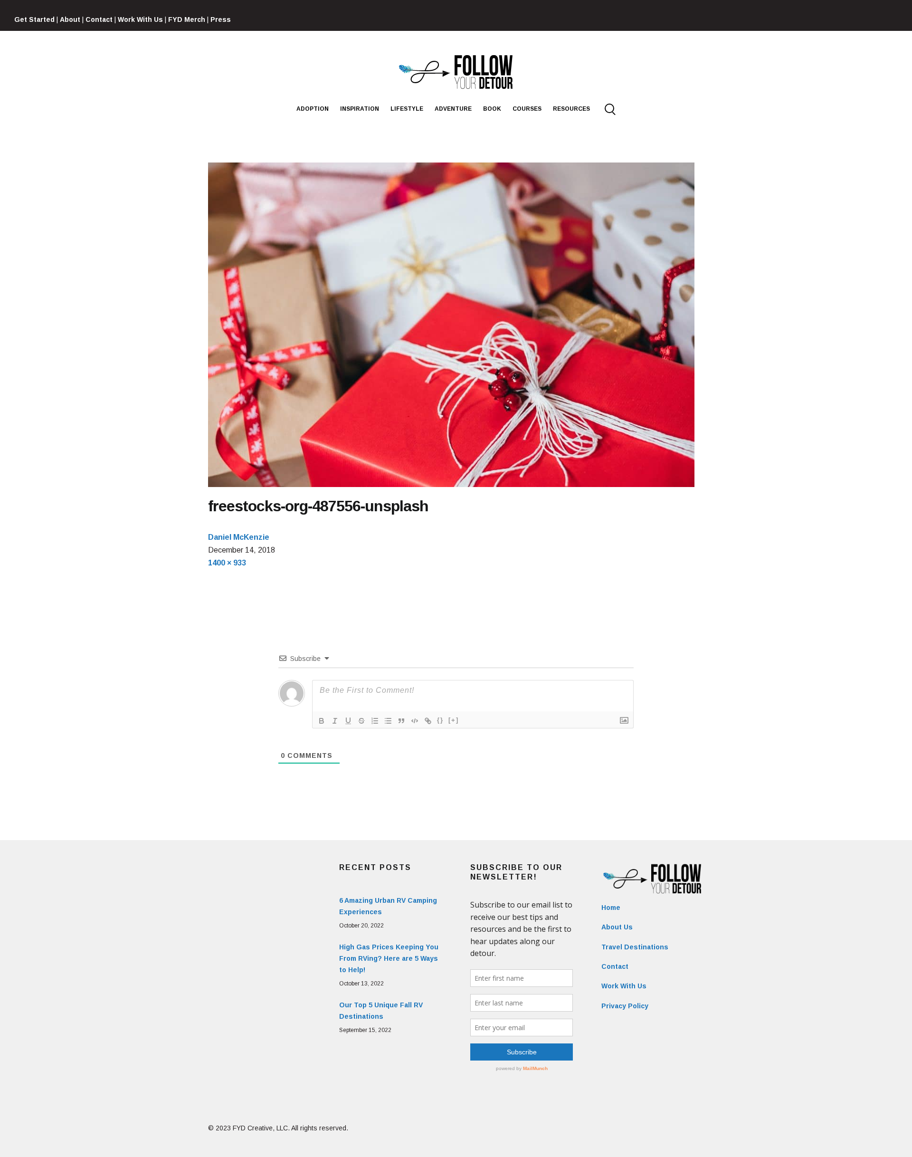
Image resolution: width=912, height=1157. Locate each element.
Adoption (312, 108)
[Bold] (321, 721)
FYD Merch (186, 19)
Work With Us (140, 19)
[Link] (428, 721)
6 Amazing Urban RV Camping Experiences (388, 906)
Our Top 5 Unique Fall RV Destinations (381, 1010)
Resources (571, 108)
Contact (99, 19)
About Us (617, 927)
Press (220, 19)
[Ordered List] (374, 721)
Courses (527, 108)
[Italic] (335, 721)
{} (440, 720)
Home (610, 907)
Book (492, 108)
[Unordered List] (388, 721)
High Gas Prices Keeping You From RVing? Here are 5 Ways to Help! (388, 958)
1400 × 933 (227, 563)
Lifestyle (406, 108)
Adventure (453, 108)
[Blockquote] (401, 721)
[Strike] (361, 721)
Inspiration (359, 108)
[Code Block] (414, 721)
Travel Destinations (634, 947)
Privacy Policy (624, 1006)
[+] (453, 720)
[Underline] (348, 721)
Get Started (34, 19)
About (70, 19)
